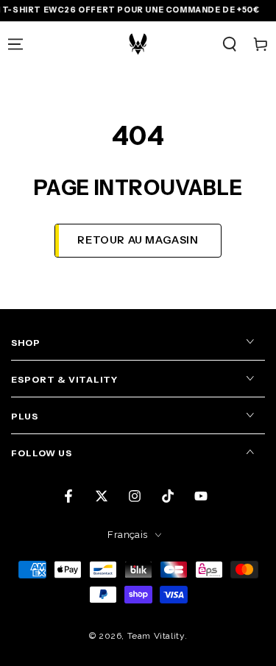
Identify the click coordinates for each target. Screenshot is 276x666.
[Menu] (15, 44)
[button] (229, 44)
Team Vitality (156, 636)
